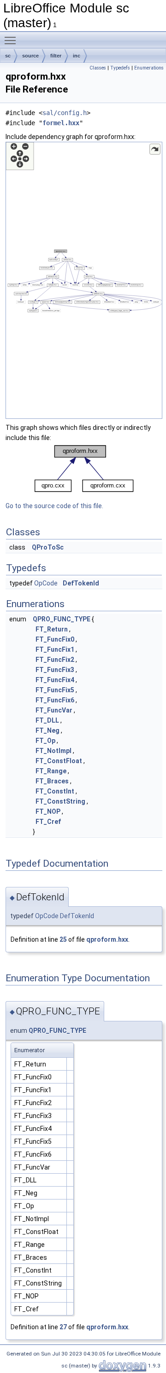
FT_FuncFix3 (55, 669)
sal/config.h (64, 112)
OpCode (46, 583)
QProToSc (48, 547)
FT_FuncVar (54, 710)
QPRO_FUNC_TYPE (61, 619)
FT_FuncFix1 (55, 649)
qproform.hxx (107, 939)
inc (76, 55)
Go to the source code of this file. (54, 506)
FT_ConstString (60, 801)
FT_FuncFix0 (55, 639)
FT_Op (45, 740)
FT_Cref (48, 821)
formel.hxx (60, 123)
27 (63, 1327)
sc (8, 55)
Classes (97, 68)
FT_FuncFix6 (55, 700)
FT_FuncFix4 (55, 680)
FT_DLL (47, 720)
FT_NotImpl (53, 750)
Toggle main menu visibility (12, 40)
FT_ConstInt (55, 791)
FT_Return (52, 629)
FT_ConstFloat (59, 761)
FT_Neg (47, 730)
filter (55, 55)
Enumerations (149, 68)
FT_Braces (52, 781)
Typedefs (120, 68)
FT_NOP (48, 811)
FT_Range (51, 771)
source (30, 55)
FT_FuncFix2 (55, 659)
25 (63, 939)
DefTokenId (81, 583)
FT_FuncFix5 (55, 690)
